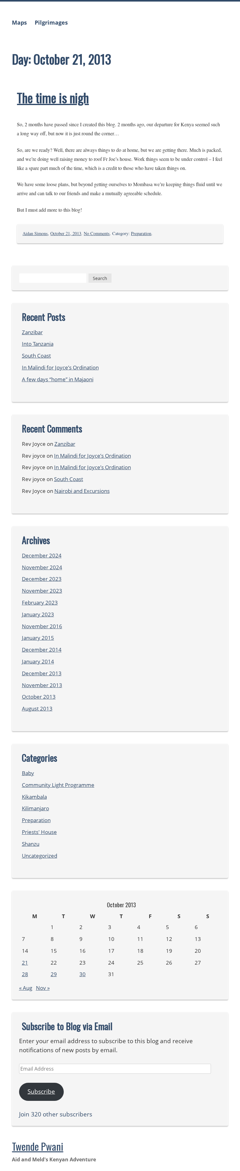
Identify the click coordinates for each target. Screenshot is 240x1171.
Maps (19, 22)
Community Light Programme (58, 784)
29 (54, 974)
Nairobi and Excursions (82, 490)
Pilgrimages (51, 22)
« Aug (25, 987)
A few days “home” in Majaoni (57, 379)
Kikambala (34, 796)
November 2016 (42, 626)
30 (82, 974)
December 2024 (42, 555)
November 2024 (42, 567)
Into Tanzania (37, 343)
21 (25, 962)
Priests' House (39, 832)
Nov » (43, 987)
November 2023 (42, 590)
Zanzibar (32, 332)
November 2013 (42, 685)
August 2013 (37, 708)
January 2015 (38, 637)
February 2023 (40, 602)
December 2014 (42, 649)
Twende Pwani (37, 1146)
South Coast (36, 355)
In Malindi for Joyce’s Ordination (60, 367)
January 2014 (38, 661)
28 (25, 974)
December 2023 (42, 578)
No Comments (97, 233)
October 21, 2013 (65, 233)
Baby (28, 773)
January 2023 (38, 614)
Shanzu (30, 843)
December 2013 (42, 673)
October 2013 (39, 696)
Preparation (141, 233)
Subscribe (41, 1091)
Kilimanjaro (35, 808)
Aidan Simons (35, 233)
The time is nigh (53, 97)
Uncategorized (39, 855)
